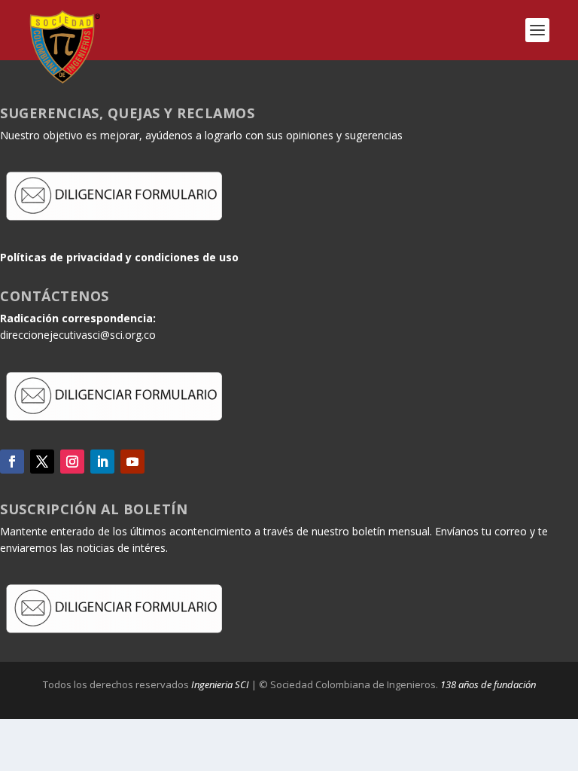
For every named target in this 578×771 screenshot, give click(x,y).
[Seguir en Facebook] (12, 461)
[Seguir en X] (42, 461)
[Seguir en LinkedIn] (102, 461)
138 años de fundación (488, 684)
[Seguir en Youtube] (132, 461)
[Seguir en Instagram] (72, 461)
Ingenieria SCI (220, 684)
